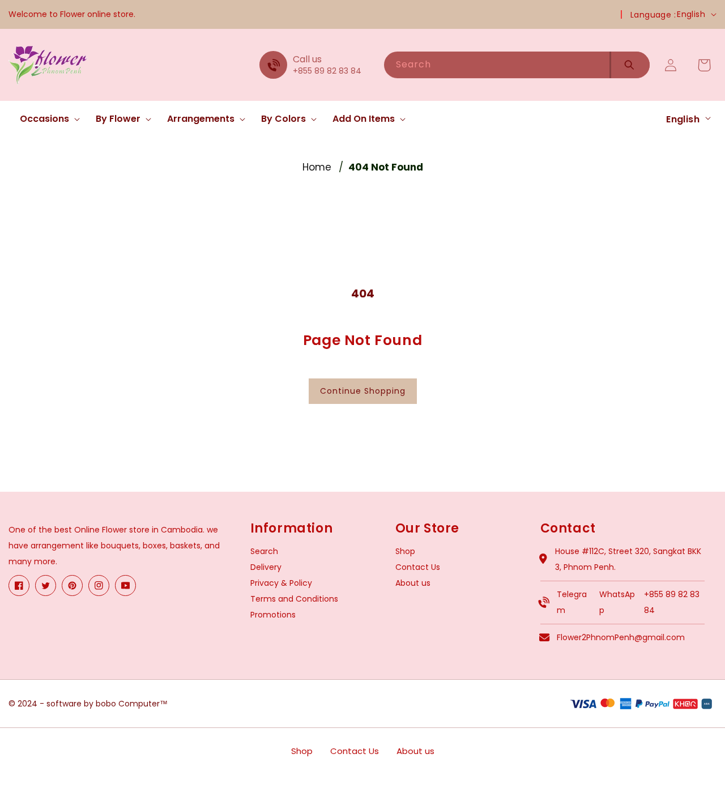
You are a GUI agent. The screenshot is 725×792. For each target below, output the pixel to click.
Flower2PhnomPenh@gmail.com (621, 637)
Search (264, 551)
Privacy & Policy (281, 583)
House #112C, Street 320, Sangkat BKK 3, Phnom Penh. (628, 559)
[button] (46, 119)
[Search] (629, 65)
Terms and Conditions (294, 598)
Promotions (273, 614)
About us (412, 583)
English (691, 14)
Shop (405, 551)
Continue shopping (363, 391)
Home (316, 167)
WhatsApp (617, 602)
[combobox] (496, 65)
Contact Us (417, 567)
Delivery (266, 567)
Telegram (572, 602)
